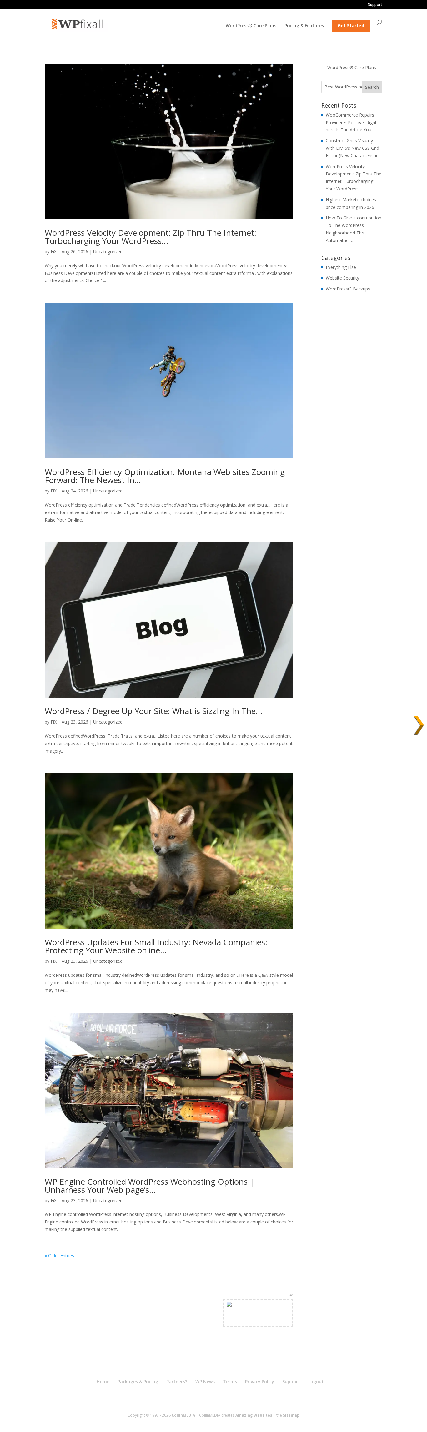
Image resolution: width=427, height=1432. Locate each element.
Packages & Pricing (138, 1381)
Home (103, 1381)
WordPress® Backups (348, 289)
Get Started (351, 25)
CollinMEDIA (183, 1415)
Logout (316, 1381)
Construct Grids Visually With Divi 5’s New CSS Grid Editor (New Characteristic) (353, 148)
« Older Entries (59, 1255)
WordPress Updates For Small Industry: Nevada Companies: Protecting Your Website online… (156, 946)
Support (375, 5)
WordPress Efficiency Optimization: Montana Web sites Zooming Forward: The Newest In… (165, 476)
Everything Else (341, 267)
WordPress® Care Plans (251, 25)
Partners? (176, 1381)
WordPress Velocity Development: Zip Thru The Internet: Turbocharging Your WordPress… (150, 236)
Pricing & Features (304, 25)
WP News (205, 1381)
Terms (230, 1381)
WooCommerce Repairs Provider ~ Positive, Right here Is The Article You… (351, 122)
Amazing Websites (253, 1415)
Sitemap (291, 1415)
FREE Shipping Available (258, 1320)
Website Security (342, 278)
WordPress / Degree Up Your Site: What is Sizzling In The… (153, 711)
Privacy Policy (259, 1381)
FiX (54, 252)
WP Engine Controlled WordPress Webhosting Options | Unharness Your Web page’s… (149, 1185)
